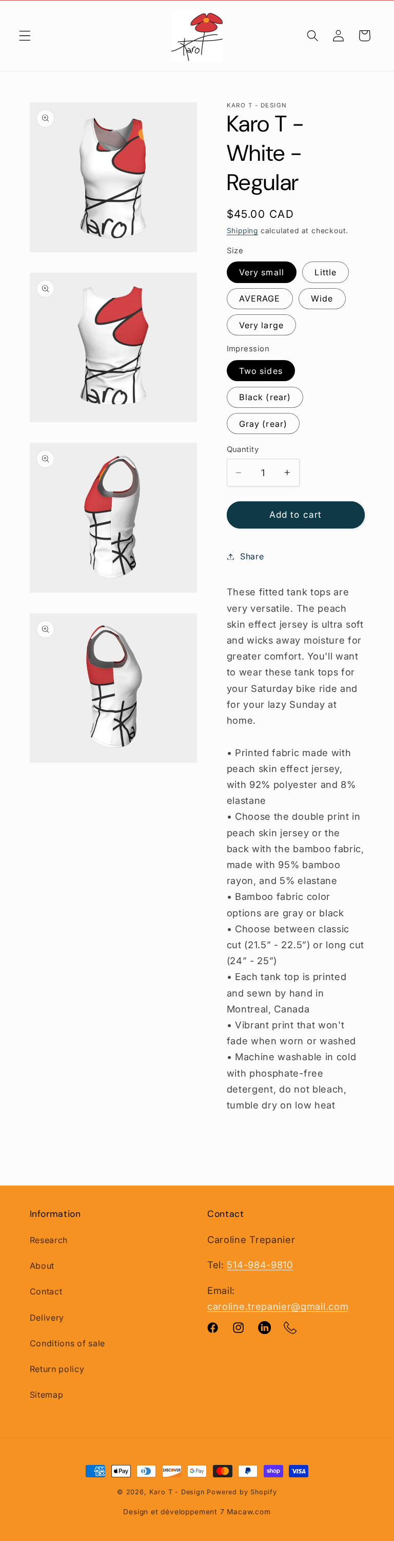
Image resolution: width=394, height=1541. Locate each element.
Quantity (243, 449)
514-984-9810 (260, 1264)
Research (49, 1240)
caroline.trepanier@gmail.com (277, 1306)
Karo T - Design (178, 1492)
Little (325, 272)
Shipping (242, 231)
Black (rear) (265, 397)
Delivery (47, 1317)
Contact (46, 1291)
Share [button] (252, 556)
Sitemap (47, 1394)
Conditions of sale (67, 1343)
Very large (261, 325)
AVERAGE (260, 298)
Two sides (261, 371)
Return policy (57, 1369)
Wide (322, 298)
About (42, 1266)
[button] (25, 36)
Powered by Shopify (242, 1492)
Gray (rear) (263, 424)
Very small (262, 272)
